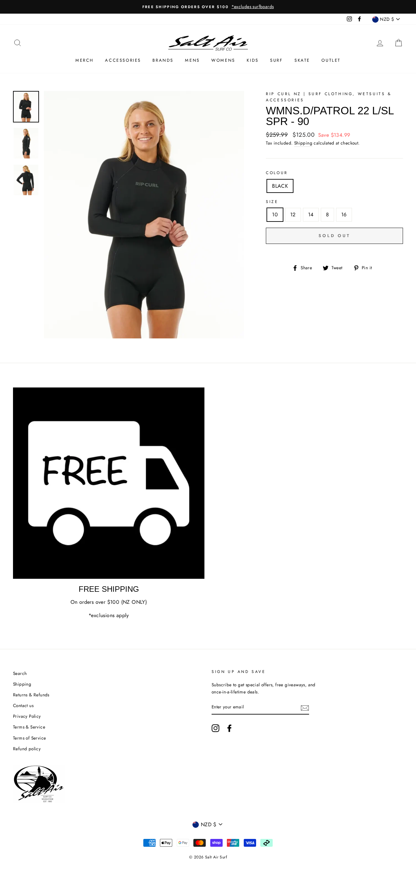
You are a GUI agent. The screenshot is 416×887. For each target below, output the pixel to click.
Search (20, 673)
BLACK (280, 186)
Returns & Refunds (31, 694)
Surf (276, 60)
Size (272, 202)
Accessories (123, 60)
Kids (252, 60)
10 (275, 214)
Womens (223, 60)
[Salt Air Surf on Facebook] (229, 728)
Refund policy (27, 748)
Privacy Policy (27, 716)
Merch (84, 60)
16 (344, 214)
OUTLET (331, 60)
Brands (163, 60)
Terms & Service (29, 727)
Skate (302, 60)
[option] (208, 6)
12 (293, 214)
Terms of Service (29, 738)
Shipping (303, 143)
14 (311, 214)
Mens (192, 60)
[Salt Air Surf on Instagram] (215, 728)
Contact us (23, 705)
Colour (277, 173)
